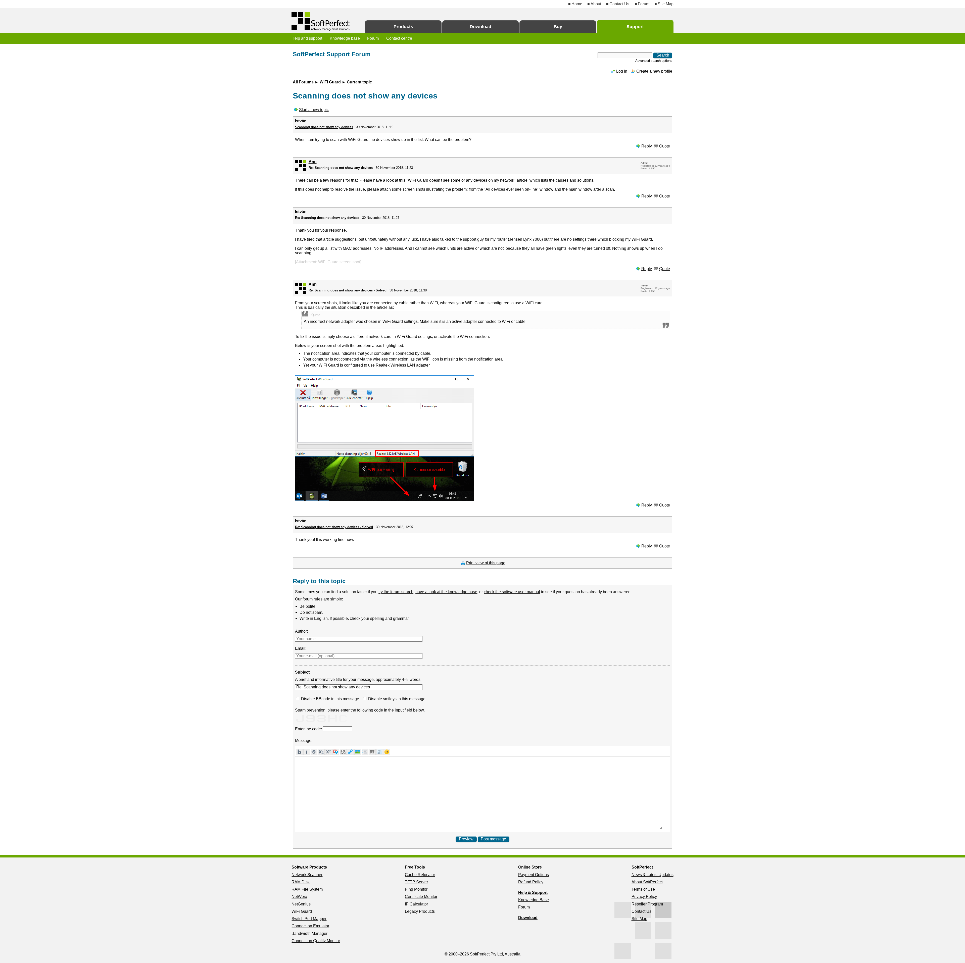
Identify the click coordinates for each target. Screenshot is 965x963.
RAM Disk (301, 882)
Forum (643, 4)
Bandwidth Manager (309, 933)
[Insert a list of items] (365, 752)
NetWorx (299, 896)
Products (403, 26)
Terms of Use (643, 889)
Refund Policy (530, 882)
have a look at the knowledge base (446, 592)
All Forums (303, 82)
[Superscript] (328, 752)
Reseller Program (647, 904)
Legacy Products (420, 911)
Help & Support (533, 892)
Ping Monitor (416, 889)
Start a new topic (314, 110)
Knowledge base (345, 38)
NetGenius (301, 904)
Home (576, 4)
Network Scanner (307, 875)
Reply (646, 146)
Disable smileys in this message (396, 699)
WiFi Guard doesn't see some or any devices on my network (461, 180)
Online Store (530, 867)
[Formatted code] (379, 752)
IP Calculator (416, 904)
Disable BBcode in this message (330, 699)
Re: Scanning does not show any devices (341, 168)
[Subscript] (321, 752)
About (596, 4)
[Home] (321, 21)
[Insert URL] (350, 752)
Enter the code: (309, 729)
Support (635, 26)
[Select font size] (343, 752)
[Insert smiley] (386, 752)
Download (480, 26)
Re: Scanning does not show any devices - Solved (348, 290)
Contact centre (399, 38)
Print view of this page (485, 563)
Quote (664, 146)
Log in (621, 71)
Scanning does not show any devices (324, 127)
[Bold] (299, 752)
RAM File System (307, 889)
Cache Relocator (420, 875)
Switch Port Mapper (309, 919)
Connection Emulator (310, 926)
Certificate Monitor (421, 896)
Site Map (665, 4)
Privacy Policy (644, 896)
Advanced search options (653, 61)
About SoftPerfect (647, 882)
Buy (558, 26)
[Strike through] (314, 752)
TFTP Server (416, 882)
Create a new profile (654, 71)
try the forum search (395, 592)
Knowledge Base (533, 900)
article (382, 307)
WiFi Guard (330, 82)
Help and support (307, 38)
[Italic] (306, 752)
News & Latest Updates (652, 875)
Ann (313, 162)
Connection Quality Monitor (316, 941)
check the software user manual (512, 592)
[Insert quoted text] (372, 752)
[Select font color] (335, 752)
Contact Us (619, 4)
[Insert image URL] (357, 752)
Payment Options (533, 875)
